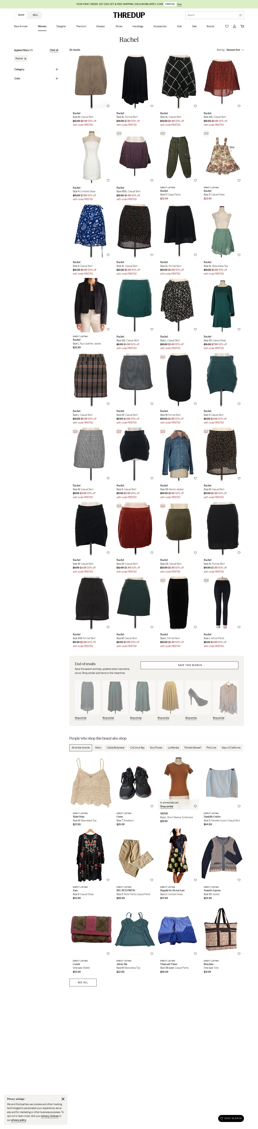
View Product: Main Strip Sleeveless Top (91, 792)
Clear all (54, 50)
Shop (21, 15)
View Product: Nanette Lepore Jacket (222, 865)
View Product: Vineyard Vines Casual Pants (178, 939)
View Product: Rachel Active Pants (222, 612)
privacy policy (18, 1120)
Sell (35, 15)
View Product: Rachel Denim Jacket (178, 464)
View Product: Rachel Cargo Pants (178, 166)
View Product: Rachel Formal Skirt (135, 91)
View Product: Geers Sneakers (135, 792)
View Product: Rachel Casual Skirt (91, 91)
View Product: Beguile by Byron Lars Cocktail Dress (178, 865)
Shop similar (166, 806)
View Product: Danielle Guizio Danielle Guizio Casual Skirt (222, 792)
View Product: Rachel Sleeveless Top (222, 240)
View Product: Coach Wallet (91, 939)
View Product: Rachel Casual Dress (222, 166)
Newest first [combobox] (233, 49)
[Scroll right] (238, 748)
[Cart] (242, 26)
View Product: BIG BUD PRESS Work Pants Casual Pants (135, 865)
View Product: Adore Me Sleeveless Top (135, 939)
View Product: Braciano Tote (222, 939)
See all (83, 982)
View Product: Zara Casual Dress (91, 865)
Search (191, 15)
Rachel (19, 58)
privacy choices (50, 1116)
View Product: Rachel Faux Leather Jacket (91, 315)
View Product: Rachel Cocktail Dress (91, 166)
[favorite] (108, 106)
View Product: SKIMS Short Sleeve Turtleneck (178, 792)
